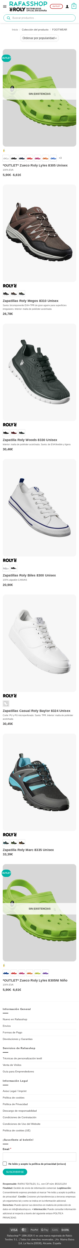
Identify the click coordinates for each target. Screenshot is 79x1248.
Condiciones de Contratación (19, 1117)
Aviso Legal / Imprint (14, 1091)
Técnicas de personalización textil (22, 1058)
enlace (61, 1164)
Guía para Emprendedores (18, 1071)
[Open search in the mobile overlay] (39, 18)
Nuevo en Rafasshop (15, 1019)
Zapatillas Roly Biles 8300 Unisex (29, 575)
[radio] (6, 158)
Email (7, 1149)
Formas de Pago (12, 1032)
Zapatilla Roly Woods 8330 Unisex (30, 440)
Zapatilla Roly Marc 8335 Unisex (28, 850)
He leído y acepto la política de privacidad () (37, 1164)
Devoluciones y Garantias (18, 1039)
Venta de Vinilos (12, 1064)
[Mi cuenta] (67, 6)
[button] (5, 6)
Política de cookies (13, 1097)
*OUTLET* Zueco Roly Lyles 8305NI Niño (35, 980)
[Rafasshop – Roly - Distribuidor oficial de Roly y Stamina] (28, 6)
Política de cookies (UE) (16, 1130)
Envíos (7, 1025)
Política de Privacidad (15, 1104)
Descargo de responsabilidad (20, 1110)
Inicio (15, 29)
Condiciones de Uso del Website (21, 1123)
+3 (60, 158)
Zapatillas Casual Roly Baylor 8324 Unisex (36, 711)
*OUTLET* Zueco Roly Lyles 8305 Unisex (35, 165)
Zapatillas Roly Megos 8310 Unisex (31, 301)
